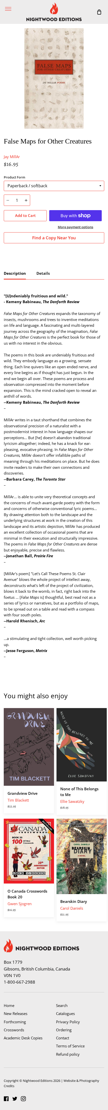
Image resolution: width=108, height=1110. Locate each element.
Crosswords (14, 1029)
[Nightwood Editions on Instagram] (23, 1098)
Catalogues (65, 1013)
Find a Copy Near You (54, 238)
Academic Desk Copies (23, 1037)
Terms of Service (70, 1045)
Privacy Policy (68, 1021)
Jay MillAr (12, 156)
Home (9, 1005)
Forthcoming (15, 1021)
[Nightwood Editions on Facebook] (6, 1098)
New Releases (15, 1013)
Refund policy (68, 1054)
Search (62, 1005)
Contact (62, 1037)
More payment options (75, 227)
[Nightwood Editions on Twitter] (14, 1098)
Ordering (64, 1029)
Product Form (14, 177)
